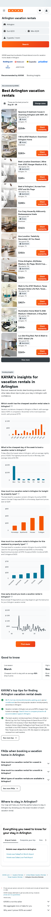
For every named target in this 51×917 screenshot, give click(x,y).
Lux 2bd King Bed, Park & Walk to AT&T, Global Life (32, 337)
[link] (25, 644)
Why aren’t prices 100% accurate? (18, 910)
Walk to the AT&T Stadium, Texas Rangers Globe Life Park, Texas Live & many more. (32, 287)
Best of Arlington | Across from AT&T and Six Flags (31, 187)
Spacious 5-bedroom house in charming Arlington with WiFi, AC (33, 113)
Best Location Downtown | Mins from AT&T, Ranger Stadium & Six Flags (32, 163)
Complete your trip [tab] (27, 840)
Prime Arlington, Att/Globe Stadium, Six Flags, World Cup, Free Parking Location (32, 262)
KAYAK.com (6, 875)
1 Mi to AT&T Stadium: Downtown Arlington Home (32, 138)
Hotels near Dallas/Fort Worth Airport (20, 854)
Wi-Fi (7, 700)
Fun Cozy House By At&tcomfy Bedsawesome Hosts (32, 212)
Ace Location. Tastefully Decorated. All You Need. (29, 237)
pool (39, 700)
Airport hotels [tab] (10, 840)
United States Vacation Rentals (36, 875)
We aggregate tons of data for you (18, 906)
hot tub (13, 700)
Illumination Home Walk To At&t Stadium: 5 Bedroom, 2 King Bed (32, 312)
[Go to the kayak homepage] (15, 10)
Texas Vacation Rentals (15, 877)
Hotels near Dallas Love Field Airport (20, 857)
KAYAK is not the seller (13, 901)
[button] (4, 10)
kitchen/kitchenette (23, 700)
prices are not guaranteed (12, 895)
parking (34, 700)
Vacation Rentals (17, 875)
